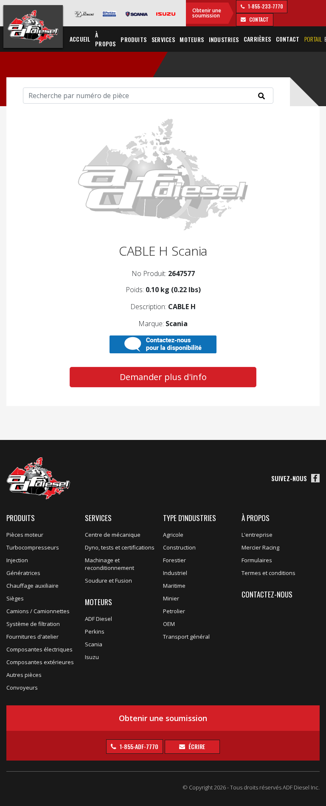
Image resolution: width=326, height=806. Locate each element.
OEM (169, 624)
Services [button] (163, 39)
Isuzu (92, 657)
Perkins (94, 631)
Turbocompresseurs (32, 547)
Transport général (186, 636)
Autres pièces (24, 675)
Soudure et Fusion (108, 580)
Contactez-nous (267, 594)
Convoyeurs (22, 687)
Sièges (15, 598)
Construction (179, 547)
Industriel (175, 573)
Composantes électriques (39, 649)
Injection (17, 560)
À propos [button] (105, 39)
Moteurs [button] (192, 39)
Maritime (174, 585)
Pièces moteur (24, 534)
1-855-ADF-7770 (138, 746)
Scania (93, 644)
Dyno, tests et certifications (120, 547)
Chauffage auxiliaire (32, 585)
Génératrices (23, 573)
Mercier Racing (260, 547)
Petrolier (174, 611)
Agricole (173, 534)
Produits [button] (133, 39)
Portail (313, 38)
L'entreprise (257, 534)
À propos (256, 518)
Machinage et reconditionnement (109, 564)
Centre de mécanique (113, 534)
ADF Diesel (98, 619)
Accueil (80, 38)
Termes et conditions (268, 573)
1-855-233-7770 (265, 6)
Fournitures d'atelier (32, 636)
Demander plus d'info (163, 377)
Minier (171, 598)
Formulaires (257, 560)
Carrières (257, 38)
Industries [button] (224, 39)
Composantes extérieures (40, 662)
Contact (288, 38)
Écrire (196, 746)
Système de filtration (33, 624)
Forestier (174, 560)
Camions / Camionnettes (38, 611)
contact (258, 19)
